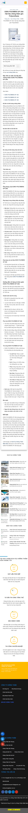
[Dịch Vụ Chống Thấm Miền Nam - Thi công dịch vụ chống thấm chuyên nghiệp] (8, 2)
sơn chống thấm (11, 72)
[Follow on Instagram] (6, 791)
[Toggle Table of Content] (17, 66)
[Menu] (25, 2)
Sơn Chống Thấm (14, 9)
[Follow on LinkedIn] (13, 791)
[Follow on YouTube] (16, 791)
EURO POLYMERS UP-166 (11, 94)
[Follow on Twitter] (9, 791)
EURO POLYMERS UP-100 (11, 100)
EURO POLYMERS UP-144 (11, 97)
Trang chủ (7, 19)
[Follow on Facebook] (2, 791)
